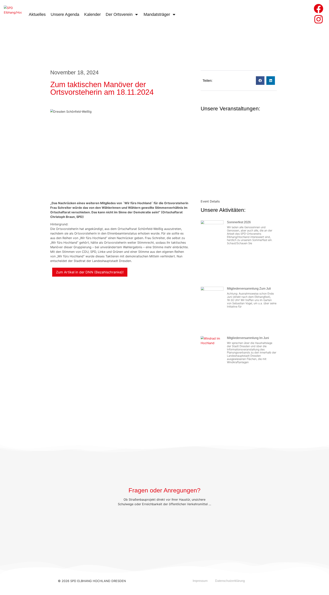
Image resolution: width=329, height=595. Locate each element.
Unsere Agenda (65, 14)
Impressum (200, 580)
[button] (260, 80)
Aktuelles (37, 14)
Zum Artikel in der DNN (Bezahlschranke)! (90, 272)
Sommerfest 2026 (239, 222)
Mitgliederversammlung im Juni (248, 338)
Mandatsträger (157, 14)
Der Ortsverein (119, 14)
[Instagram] (318, 19)
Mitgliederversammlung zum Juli (249, 288)
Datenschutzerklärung (230, 580)
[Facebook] (318, 8)
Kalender (92, 14)
